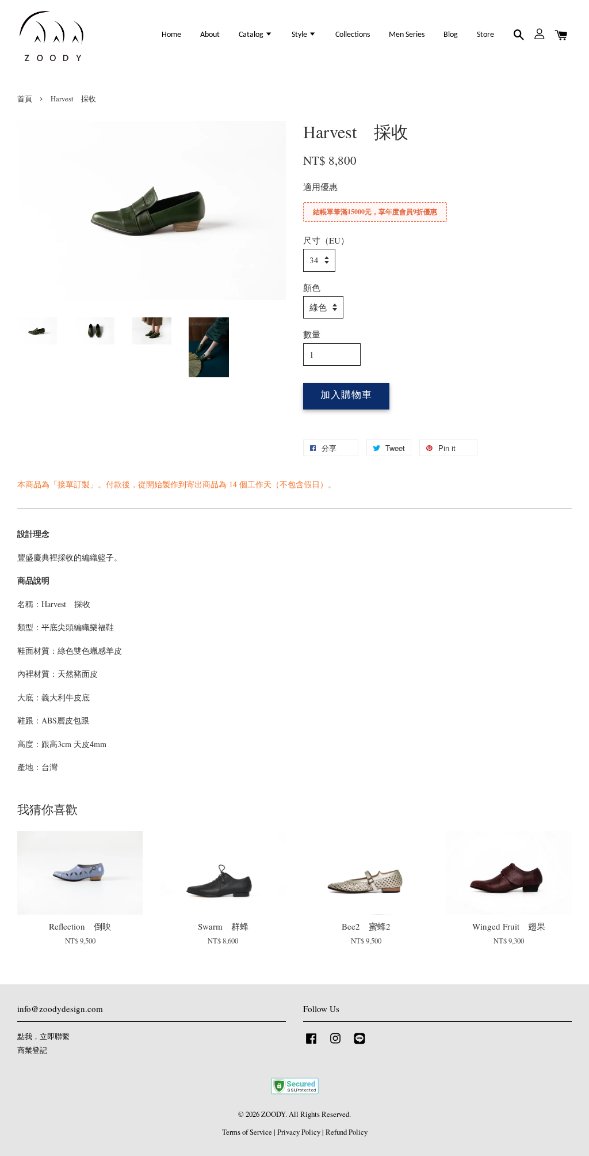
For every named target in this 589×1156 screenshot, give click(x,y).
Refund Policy (347, 1132)
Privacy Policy (298, 1132)
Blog (450, 35)
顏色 (311, 287)
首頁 (24, 99)
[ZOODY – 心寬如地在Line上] (359, 1044)
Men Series (406, 35)
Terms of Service (247, 1132)
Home (171, 35)
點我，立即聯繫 (43, 1036)
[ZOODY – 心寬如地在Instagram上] (335, 1044)
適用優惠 (320, 186)
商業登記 (32, 1050)
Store (485, 35)
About (210, 35)
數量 (311, 334)
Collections (352, 35)
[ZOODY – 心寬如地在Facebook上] (311, 1044)
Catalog (252, 35)
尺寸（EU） (326, 240)
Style (300, 35)
